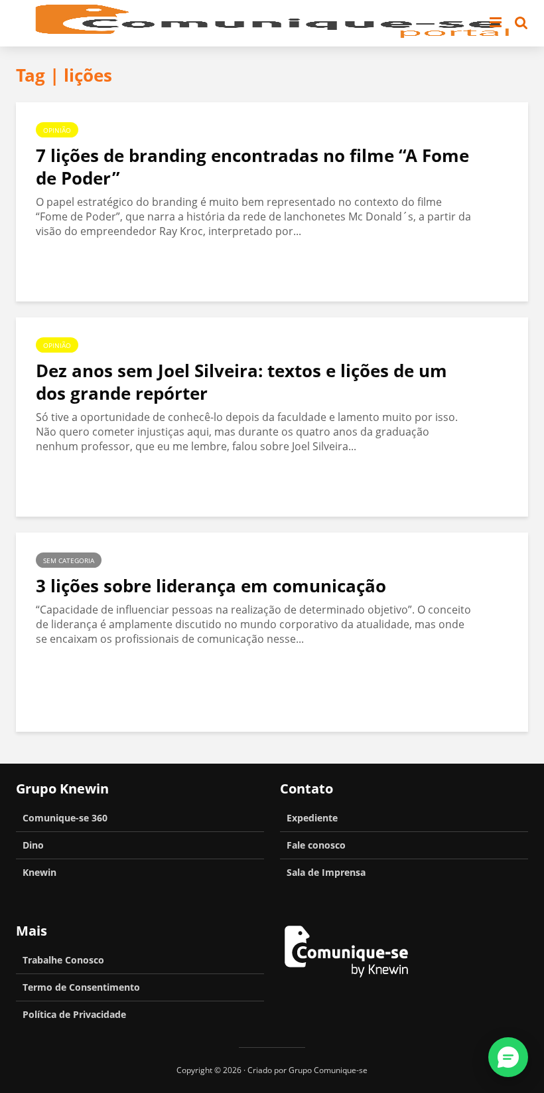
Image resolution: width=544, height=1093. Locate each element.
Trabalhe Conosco (63, 960)
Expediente (312, 817)
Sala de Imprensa (326, 872)
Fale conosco (316, 845)
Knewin (39, 872)
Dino (33, 845)
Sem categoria (68, 560)
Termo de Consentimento (81, 987)
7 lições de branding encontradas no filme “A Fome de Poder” (252, 166)
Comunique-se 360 (65, 817)
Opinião (57, 130)
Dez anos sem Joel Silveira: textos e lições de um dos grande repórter (241, 381)
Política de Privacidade (74, 1014)
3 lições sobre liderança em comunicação (211, 585)
